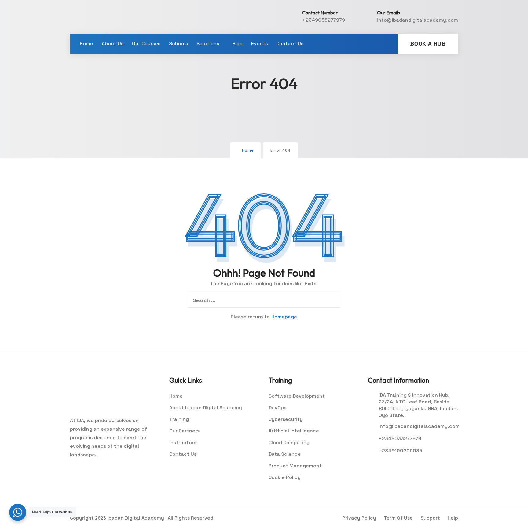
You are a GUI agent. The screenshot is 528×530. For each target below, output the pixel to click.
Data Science (285, 454)
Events (259, 43)
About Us (112, 43)
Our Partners (184, 431)
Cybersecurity (286, 419)
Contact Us (289, 43)
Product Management (295, 465)
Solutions (207, 43)
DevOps (277, 407)
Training (179, 419)
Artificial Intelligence (294, 431)
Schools (178, 43)
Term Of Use (398, 518)
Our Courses (146, 43)
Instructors (182, 442)
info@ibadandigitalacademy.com (417, 20)
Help (453, 518)
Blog (237, 43)
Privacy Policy (359, 518)
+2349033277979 (323, 20)
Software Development (297, 396)
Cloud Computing (289, 442)
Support (430, 518)
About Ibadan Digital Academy (205, 407)
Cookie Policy (285, 477)
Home (86, 43)
